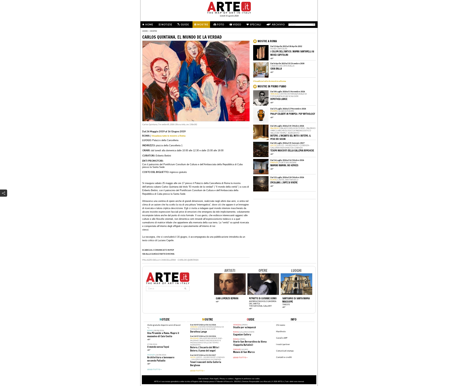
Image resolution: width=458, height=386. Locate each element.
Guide (185, 24)
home (145, 31)
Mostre (202, 24)
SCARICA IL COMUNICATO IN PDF (158, 250)
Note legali (214, 379)
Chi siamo (280, 325)
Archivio (278, 24)
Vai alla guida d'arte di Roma (158, 254)
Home (149, 24)
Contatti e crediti (284, 357)
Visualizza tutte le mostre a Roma (169, 136)
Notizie (166, 24)
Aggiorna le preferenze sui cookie (247, 379)
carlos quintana (188, 260)
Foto (220, 24)
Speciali (255, 24)
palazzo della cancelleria (159, 260)
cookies (230, 379)
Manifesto (281, 331)
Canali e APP (281, 338)
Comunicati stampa (285, 351)
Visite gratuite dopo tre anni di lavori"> (164, 331)
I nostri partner (283, 344)
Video (237, 24)
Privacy (222, 379)
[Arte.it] (229, 7)
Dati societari (203, 379)
